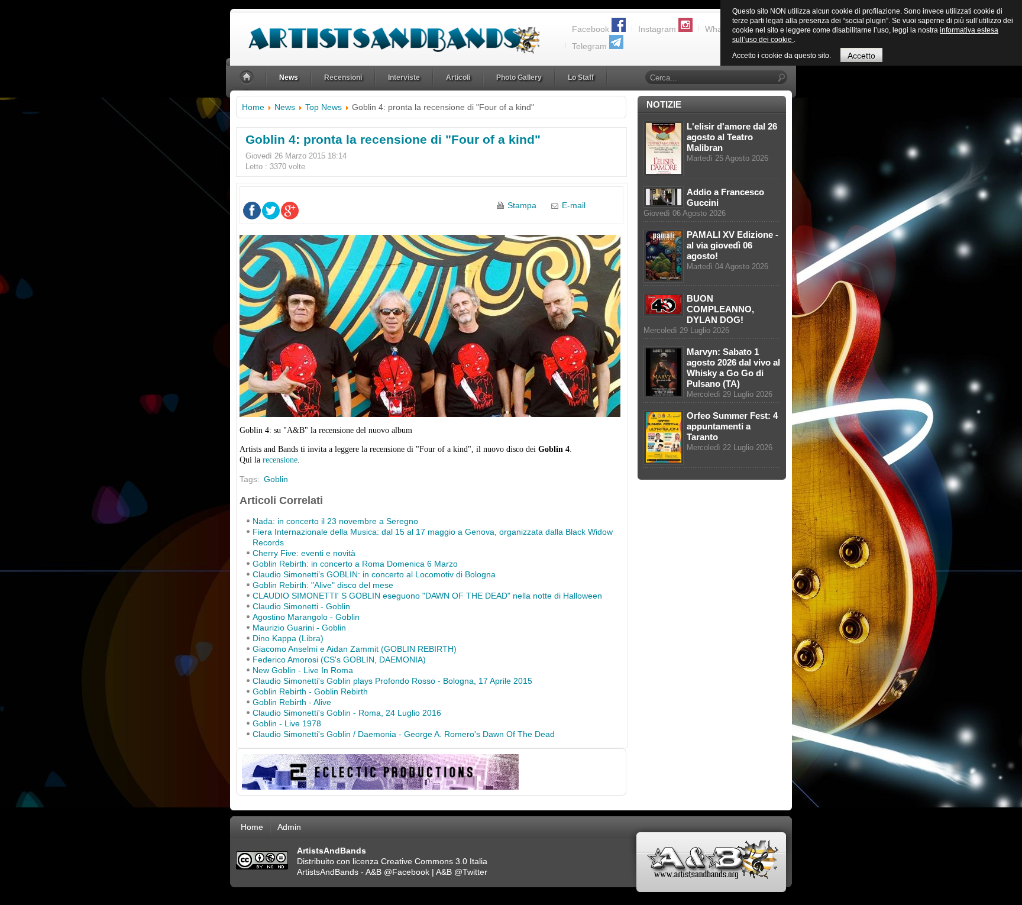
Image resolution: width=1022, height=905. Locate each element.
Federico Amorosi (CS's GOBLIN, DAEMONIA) (339, 659)
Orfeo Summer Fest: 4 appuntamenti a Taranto (732, 426)
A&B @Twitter (461, 872)
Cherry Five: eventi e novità (304, 553)
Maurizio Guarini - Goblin (299, 627)
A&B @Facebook (397, 872)
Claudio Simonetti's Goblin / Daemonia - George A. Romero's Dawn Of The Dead (404, 734)
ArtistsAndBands (327, 872)
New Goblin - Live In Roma (303, 670)
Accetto (861, 55)
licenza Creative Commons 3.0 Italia (419, 861)
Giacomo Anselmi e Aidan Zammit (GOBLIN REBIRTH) (355, 649)
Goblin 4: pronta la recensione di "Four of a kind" (393, 139)
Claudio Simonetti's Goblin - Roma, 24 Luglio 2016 (347, 712)
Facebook (590, 29)
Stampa (521, 205)
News (284, 107)
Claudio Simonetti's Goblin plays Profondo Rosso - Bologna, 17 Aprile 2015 (392, 681)
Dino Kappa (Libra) (288, 638)
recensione (280, 459)
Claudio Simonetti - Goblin (301, 606)
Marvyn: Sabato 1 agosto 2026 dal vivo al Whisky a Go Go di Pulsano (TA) (733, 368)
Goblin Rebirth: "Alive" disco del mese (323, 585)
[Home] (248, 78)
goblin (276, 479)
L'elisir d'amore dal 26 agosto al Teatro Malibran (732, 137)
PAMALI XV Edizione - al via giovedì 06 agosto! (732, 245)
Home (253, 107)
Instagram (657, 29)
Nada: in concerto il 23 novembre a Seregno (335, 521)
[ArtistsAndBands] (384, 33)
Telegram (589, 46)
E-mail (574, 205)
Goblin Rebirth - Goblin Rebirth (310, 691)
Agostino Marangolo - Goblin (306, 617)
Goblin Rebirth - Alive (292, 702)
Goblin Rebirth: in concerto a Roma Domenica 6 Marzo (355, 563)
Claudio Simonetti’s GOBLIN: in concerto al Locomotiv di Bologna (374, 574)
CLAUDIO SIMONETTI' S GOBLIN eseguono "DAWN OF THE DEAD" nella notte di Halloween (427, 595)
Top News (323, 107)
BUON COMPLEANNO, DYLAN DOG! (720, 309)
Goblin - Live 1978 (287, 723)
